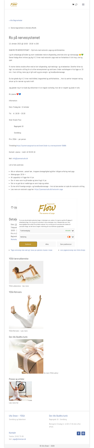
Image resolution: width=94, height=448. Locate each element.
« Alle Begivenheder (15, 20)
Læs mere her (13, 403)
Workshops (14, 239)
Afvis (47, 244)
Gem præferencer (66, 244)
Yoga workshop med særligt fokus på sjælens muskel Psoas (31, 250)
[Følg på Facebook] (78, 433)
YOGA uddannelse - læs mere (19, 286)
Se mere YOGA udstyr (51, 373)
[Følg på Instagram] (83, 433)
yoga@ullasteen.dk (19, 439)
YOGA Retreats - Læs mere (18, 331)
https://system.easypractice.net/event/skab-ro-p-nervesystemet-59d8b (41, 145)
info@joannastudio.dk (20, 158)
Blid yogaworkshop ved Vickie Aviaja (72, 250)
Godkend (28, 244)
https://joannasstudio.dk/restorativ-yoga (49, 189)
